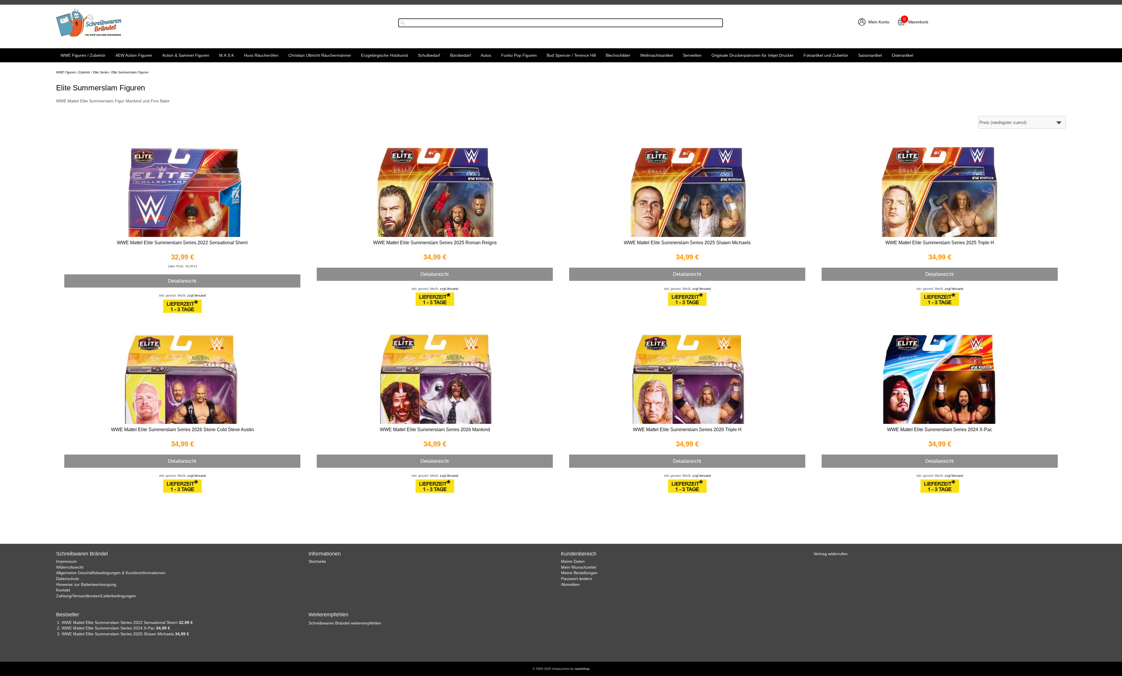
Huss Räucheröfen (261, 55)
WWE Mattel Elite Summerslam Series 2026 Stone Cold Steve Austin (182, 429)
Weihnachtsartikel (656, 55)
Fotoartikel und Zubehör (826, 55)
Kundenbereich (578, 554)
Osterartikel (902, 55)
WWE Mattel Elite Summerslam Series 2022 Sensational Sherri (182, 242)
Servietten (692, 55)
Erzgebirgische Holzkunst (384, 55)
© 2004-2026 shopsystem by (561, 668)
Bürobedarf (460, 55)
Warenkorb (918, 22)
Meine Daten (573, 561)
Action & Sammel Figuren (185, 55)
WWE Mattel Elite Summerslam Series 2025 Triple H (939, 242)
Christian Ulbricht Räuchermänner (319, 55)
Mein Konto (878, 22)
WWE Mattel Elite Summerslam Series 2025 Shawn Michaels (687, 242)
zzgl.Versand (196, 295)
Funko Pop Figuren (519, 55)
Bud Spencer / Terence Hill (571, 55)
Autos (486, 55)
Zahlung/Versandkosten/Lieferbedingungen (96, 596)
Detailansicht (182, 281)
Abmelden (570, 584)
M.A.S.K (226, 55)
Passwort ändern (576, 578)
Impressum (66, 561)
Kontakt (63, 590)
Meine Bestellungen (579, 572)
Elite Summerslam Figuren (129, 72)
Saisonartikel (870, 55)
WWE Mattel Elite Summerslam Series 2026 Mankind (435, 429)
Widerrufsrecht (69, 567)
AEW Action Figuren (133, 55)
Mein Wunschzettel (578, 567)
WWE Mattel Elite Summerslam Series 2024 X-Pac (939, 429)
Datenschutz (67, 578)
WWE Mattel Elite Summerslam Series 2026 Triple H (687, 429)
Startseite (317, 561)
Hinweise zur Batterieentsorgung (86, 584)
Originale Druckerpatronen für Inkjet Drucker (752, 55)
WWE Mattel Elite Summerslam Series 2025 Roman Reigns (435, 242)
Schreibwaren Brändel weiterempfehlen (345, 623)
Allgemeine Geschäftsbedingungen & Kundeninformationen (110, 572)
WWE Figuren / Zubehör (82, 55)
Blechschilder (618, 55)
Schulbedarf (429, 55)
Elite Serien (101, 72)
